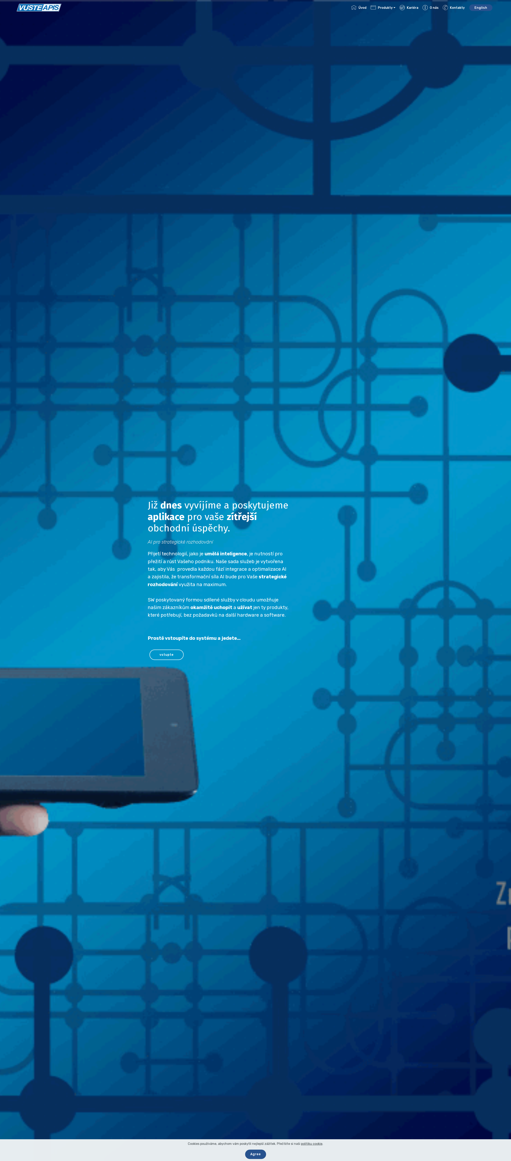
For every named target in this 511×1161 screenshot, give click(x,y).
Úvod (362, 8)
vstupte (166, 655)
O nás (434, 8)
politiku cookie (311, 1144)
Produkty (385, 8)
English (480, 8)
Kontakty (457, 8)
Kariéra (412, 8)
